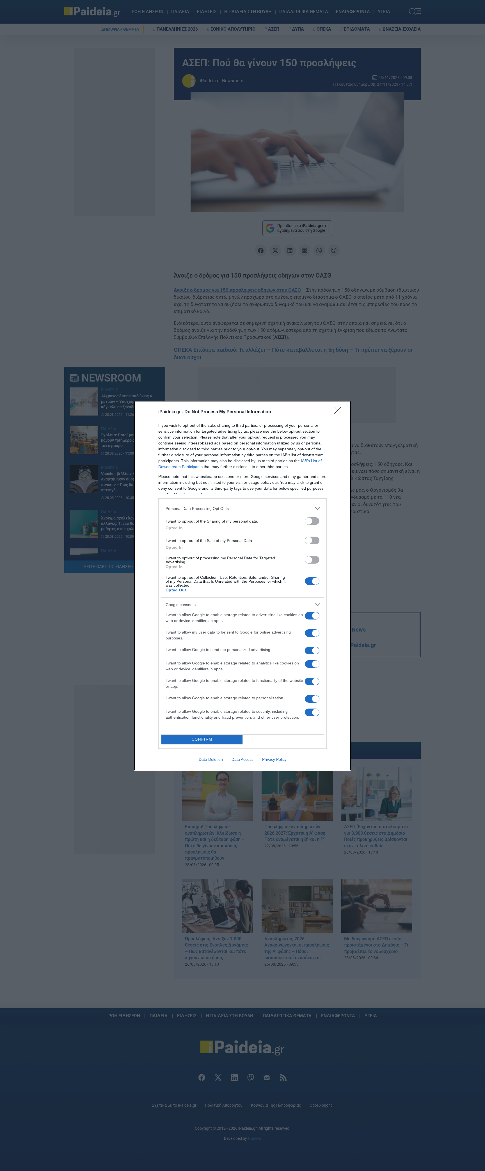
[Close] (339, 412)
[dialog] (242, 585)
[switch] (312, 521)
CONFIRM (202, 739)
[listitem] (242, 509)
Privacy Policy (274, 759)
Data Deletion (211, 759)
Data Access (242, 759)
